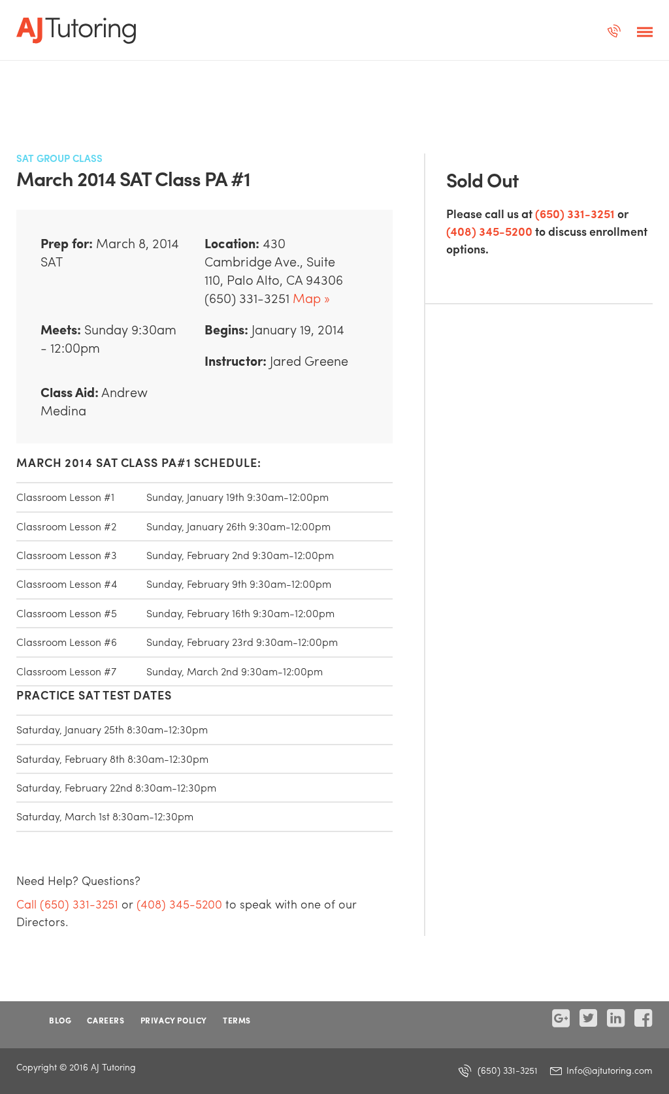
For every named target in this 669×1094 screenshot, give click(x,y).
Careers (105, 1020)
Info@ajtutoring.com (608, 1069)
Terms (237, 1020)
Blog (60, 1020)
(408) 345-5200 (489, 231)
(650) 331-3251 (575, 213)
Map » (311, 297)
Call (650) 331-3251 (67, 903)
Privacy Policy (173, 1020)
